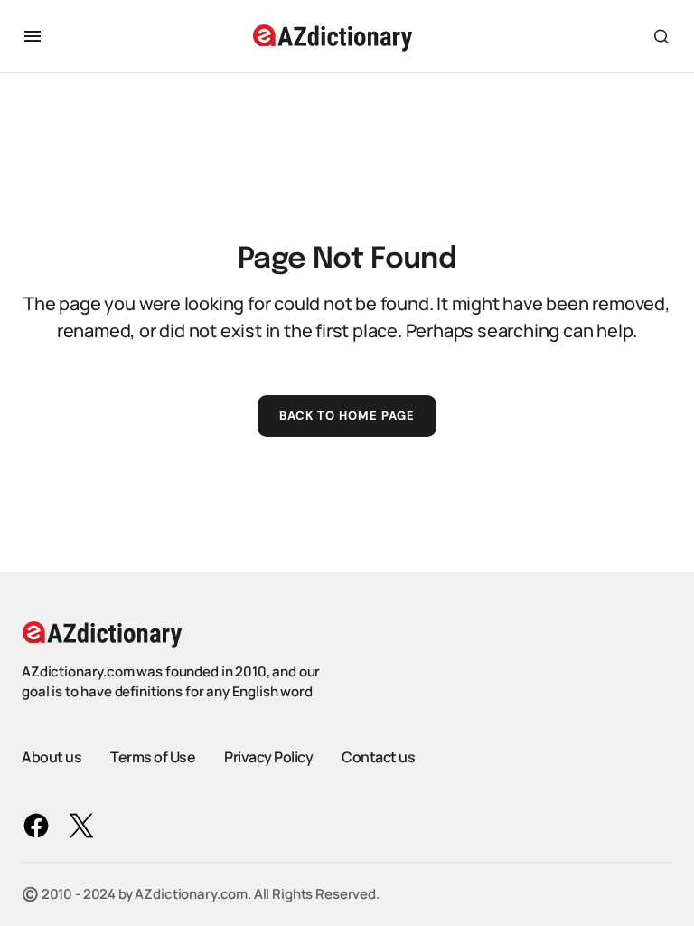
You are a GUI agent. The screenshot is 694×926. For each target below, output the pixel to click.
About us (51, 757)
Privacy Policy (268, 757)
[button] (32, 36)
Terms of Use (152, 757)
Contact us (378, 757)
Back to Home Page (347, 415)
